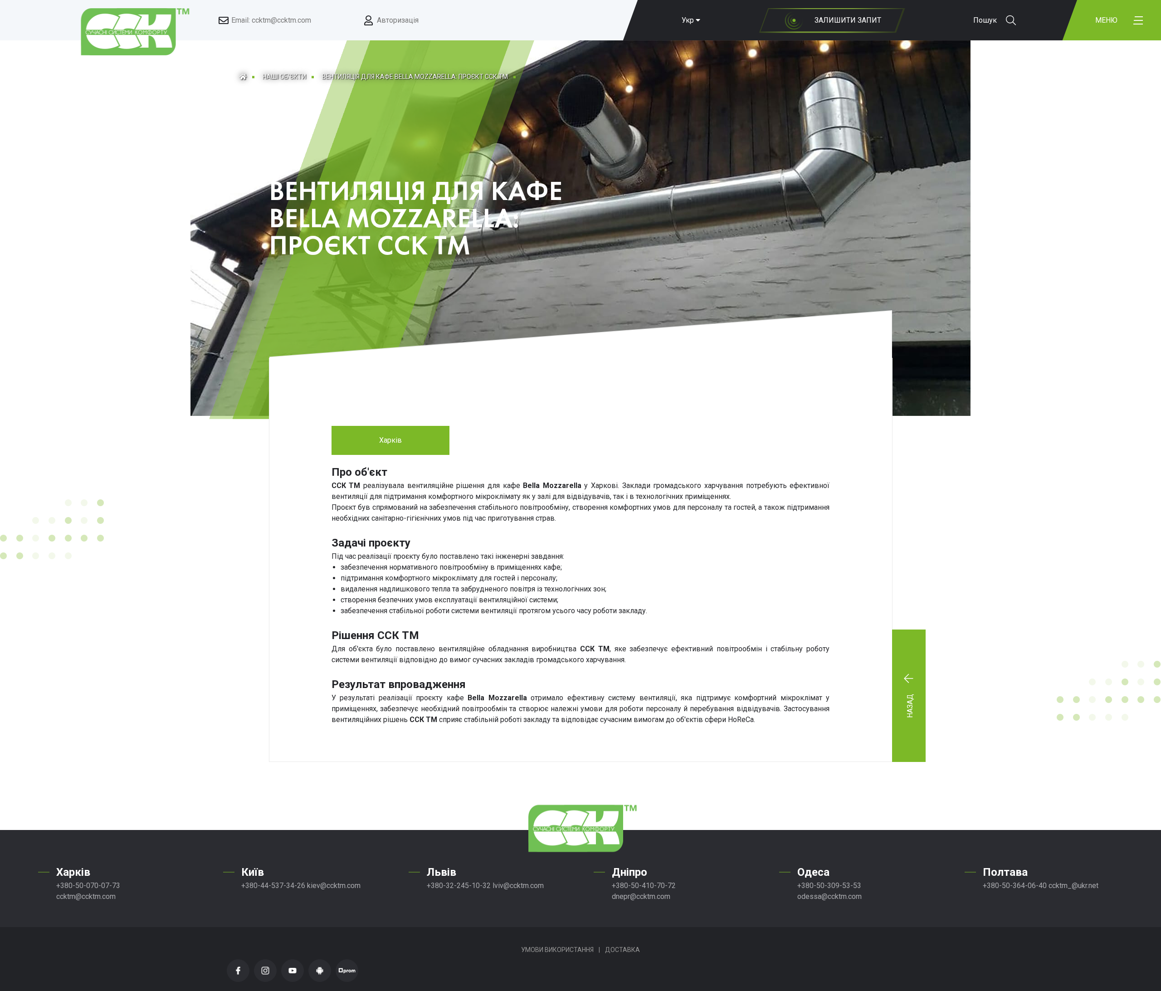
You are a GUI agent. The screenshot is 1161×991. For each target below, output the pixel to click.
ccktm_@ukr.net (1073, 885)
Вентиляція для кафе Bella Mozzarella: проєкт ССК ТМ (415, 76)
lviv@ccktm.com (518, 885)
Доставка (622, 949)
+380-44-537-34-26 (273, 885)
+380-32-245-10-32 (459, 885)
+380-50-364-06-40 (1015, 885)
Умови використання (557, 949)
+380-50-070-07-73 (88, 885)
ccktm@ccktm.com (86, 896)
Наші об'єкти (284, 76)
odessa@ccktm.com (829, 896)
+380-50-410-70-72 (644, 885)
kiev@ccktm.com (334, 885)
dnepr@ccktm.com (641, 896)
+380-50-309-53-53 (829, 885)
